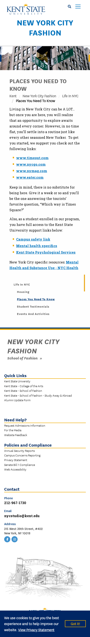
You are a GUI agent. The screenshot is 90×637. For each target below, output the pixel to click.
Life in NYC (70, 95)
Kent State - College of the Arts (23, 386)
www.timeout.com (32, 158)
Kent (13, 95)
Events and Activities (33, 314)
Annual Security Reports (19, 450)
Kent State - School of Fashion (23, 390)
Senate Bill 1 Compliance (19, 464)
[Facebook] (7, 538)
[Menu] (78, 6)
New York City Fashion (45, 27)
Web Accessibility (15, 469)
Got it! (75, 623)
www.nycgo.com (31, 164)
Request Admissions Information (24, 425)
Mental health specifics (36, 246)
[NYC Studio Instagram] (15, 538)
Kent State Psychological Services (46, 252)
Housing (23, 292)
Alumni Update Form (17, 400)
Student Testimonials (33, 306)
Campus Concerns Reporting (22, 455)
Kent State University (17, 381)
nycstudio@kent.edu (22, 516)
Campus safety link (33, 239)
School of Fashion (22, 357)
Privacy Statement (15, 459)
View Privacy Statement (36, 629)
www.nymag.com (31, 171)
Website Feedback (15, 435)
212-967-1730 (15, 503)
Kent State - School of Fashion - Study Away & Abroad (38, 395)
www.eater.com (30, 177)
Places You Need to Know (36, 299)
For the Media (12, 430)
